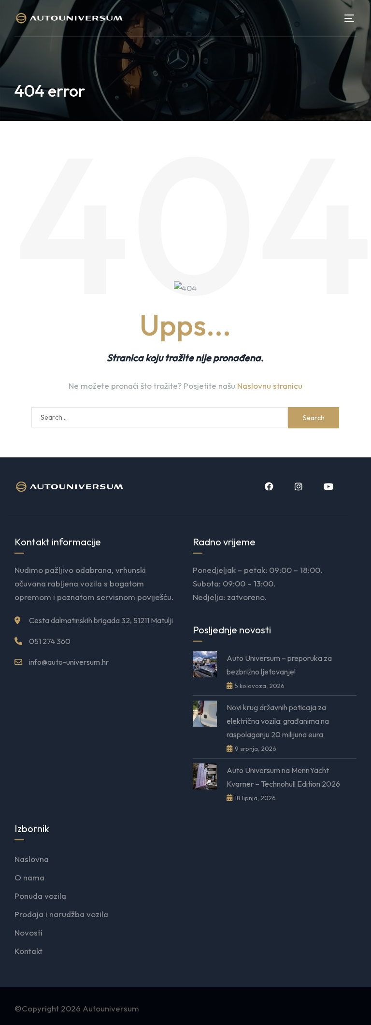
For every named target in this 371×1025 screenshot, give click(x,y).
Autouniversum (111, 1008)
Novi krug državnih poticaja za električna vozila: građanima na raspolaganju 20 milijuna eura (278, 721)
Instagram (297, 486)
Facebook (268, 486)
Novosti (28, 932)
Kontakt (28, 951)
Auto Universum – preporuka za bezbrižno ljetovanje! (279, 664)
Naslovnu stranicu (269, 386)
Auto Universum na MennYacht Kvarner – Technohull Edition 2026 (283, 777)
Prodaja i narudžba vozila (61, 914)
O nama (29, 877)
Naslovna (31, 859)
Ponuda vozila (40, 896)
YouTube (327, 486)
